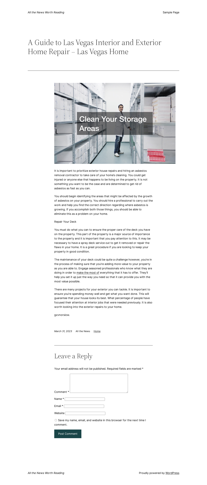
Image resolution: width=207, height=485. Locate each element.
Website (59, 413)
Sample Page (171, 12)
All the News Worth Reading (46, 12)
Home (97, 331)
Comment (61, 391)
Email (58, 406)
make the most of (88, 272)
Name (59, 398)
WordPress (172, 473)
